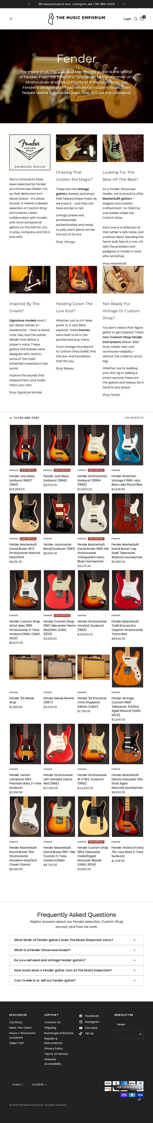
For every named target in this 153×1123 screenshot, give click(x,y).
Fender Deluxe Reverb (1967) (58, 700)
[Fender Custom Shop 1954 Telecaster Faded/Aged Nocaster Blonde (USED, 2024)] (93, 816)
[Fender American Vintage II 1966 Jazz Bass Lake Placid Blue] (128, 445)
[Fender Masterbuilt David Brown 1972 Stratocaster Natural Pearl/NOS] (25, 513)
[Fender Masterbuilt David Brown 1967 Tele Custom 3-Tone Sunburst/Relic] (59, 816)
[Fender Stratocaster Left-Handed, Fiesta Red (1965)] (59, 744)
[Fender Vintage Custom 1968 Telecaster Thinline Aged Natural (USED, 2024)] (128, 667)
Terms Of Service (56, 1054)
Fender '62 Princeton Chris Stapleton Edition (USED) (92, 702)
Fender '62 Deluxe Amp (21, 700)
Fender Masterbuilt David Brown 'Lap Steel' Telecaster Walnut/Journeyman (127, 550)
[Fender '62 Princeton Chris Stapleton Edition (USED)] (93, 667)
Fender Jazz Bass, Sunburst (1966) (56, 478)
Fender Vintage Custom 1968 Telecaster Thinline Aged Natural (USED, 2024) (126, 706)
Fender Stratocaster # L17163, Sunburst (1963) (92, 779)
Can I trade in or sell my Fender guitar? (45, 980)
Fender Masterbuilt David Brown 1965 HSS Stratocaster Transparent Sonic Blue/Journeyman (93, 552)
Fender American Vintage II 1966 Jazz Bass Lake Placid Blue (127, 480)
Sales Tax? (16, 1043)
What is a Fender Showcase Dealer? (42, 950)
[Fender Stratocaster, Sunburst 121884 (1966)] (93, 445)
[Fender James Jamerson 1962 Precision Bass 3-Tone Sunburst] (25, 744)
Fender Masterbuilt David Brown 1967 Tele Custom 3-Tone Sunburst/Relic (59, 854)
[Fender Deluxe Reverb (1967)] (59, 667)
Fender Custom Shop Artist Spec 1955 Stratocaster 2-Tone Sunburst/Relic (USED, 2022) (24, 629)
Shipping (50, 1028)
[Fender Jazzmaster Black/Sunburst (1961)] (59, 513)
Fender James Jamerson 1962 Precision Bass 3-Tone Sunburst (25, 781)
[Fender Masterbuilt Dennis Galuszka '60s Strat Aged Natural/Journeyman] (128, 744)
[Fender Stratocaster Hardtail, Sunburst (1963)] (93, 590)
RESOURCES (18, 1015)
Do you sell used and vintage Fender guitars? (50, 960)
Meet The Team (20, 1028)
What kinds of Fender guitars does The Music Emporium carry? (63, 940)
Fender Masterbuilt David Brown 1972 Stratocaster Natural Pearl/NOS (24, 550)
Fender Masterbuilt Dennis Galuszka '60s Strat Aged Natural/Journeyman (127, 781)
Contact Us (52, 1022)
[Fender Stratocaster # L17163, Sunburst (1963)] (93, 744)
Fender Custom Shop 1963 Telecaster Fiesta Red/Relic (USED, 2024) (59, 627)
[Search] (136, 18)
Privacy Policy (53, 1048)
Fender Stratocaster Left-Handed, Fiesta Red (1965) (58, 779)
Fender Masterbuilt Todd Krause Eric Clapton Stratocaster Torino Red (127, 627)
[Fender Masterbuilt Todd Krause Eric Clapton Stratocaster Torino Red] (128, 590)
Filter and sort (27, 418)
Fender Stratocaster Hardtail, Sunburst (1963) (92, 625)
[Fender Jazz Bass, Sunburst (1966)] (59, 445)
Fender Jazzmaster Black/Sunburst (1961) (59, 546)
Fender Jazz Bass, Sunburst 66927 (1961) (22, 480)
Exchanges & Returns (58, 1033)
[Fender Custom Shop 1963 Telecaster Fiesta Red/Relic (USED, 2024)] (59, 590)
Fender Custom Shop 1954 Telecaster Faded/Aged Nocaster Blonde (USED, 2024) (92, 856)
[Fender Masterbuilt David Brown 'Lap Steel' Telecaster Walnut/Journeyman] (128, 513)
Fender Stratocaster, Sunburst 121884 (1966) (92, 480)
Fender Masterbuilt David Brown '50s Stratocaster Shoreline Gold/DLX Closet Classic (23, 856)
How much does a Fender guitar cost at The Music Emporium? (63, 970)
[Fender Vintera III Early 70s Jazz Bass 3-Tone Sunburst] (128, 816)
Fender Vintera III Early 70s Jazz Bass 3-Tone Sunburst (128, 852)
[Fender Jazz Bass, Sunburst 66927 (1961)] (25, 445)
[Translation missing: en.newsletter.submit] (140, 1034)
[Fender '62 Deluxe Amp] (25, 667)
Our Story (15, 1022)
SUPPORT (51, 1015)
